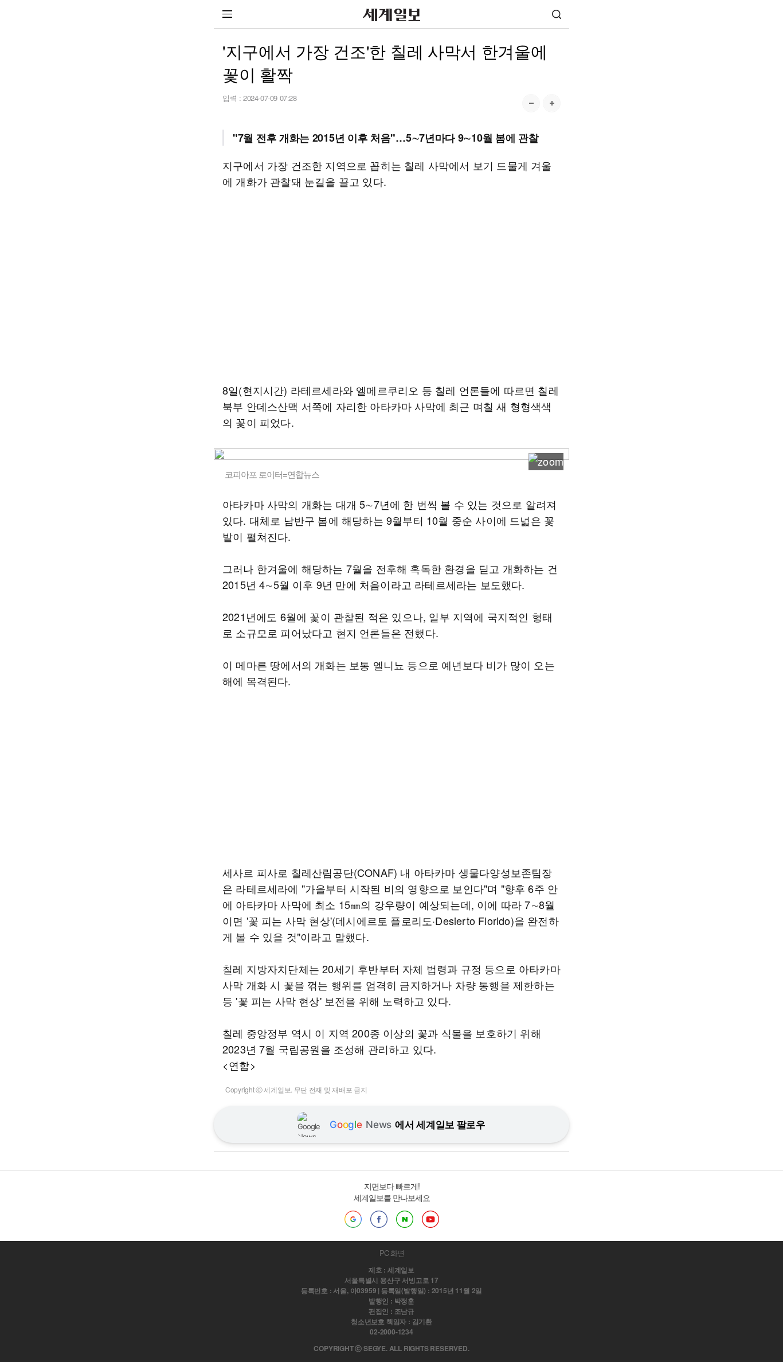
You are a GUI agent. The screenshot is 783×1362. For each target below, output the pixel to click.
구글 (353, 1219)
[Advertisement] (391, 285)
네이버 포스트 (404, 1219)
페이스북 (378, 1219)
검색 (556, 14)
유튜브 (430, 1219)
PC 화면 (391, 1252)
